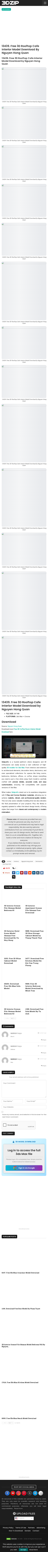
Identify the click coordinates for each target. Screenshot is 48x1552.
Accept (23, 1550)
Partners (31, 1528)
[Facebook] (7, 1493)
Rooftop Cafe (7, 864)
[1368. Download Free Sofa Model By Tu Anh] (34, 1000)
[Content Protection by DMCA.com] (11, 1539)
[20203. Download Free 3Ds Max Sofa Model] (13, 975)
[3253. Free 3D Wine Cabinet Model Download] (13, 950)
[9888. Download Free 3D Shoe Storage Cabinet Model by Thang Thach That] (34, 922)
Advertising (41, 1528)
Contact (36, 1531)
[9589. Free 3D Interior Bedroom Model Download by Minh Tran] (34, 975)
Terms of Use (20, 1528)
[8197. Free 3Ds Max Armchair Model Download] (24, 1255)
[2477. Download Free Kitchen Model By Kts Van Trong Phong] (34, 950)
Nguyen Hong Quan (15, 726)
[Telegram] (35, 1493)
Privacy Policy (8, 1528)
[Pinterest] (24, 1493)
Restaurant (6, 9)
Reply (44, 1040)
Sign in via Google (26, 1168)
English (21, 1518)
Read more (18, 1508)
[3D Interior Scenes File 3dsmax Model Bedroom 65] (13, 897)
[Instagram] (18, 1493)
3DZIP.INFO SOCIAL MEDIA (24, 1487)
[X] (29, 1493)
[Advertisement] (24, 28)
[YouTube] (12, 1493)
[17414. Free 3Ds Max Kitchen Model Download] (24, 1365)
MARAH (14, 1059)
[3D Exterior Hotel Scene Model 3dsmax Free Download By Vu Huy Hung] (13, 922)
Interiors (16, 861)
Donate (28, 1531)
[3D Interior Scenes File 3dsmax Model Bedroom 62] (13, 1000)
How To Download (16, 1531)
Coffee (9, 861)
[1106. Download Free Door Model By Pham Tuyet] (24, 1291)
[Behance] (40, 1493)
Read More (33, 1549)
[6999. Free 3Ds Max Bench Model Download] (24, 1401)
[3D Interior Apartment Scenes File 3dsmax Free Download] (34, 897)
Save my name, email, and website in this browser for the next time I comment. (24, 1115)
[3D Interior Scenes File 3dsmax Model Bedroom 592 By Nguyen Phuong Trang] (24, 1327)
